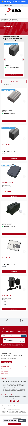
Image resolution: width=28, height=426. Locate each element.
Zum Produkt (14, 74)
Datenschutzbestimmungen (13, 344)
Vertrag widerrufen (6, 362)
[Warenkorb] (5, 16)
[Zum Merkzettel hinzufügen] (21, 55)
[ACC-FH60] (14, 284)
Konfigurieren (22, 420)
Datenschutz (22, 405)
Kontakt (11, 405)
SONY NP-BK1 (6, 257)
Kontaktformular (12, 358)
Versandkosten (23, 411)
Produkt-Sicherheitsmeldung (14, 409)
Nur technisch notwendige (10, 420)
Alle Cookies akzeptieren (14, 423)
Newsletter (16, 405)
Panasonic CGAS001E (8, 182)
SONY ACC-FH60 (6, 295)
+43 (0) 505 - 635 (6, 353)
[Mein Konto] (2, 16)
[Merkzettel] (25, 14)
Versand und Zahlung (9, 406)
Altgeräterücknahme (7, 408)
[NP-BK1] (14, 246)
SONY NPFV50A (6, 107)
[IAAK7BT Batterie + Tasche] (14, 209)
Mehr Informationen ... (17, 418)
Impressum (4, 405)
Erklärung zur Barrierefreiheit (18, 408)
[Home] (7, 19)
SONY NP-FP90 (9, 61)
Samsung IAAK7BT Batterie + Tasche (12, 220)
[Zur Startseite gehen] (14, 10)
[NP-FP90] (14, 50)
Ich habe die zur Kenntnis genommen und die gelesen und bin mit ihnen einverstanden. (13, 345)
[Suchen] (13, 14)
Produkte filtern (15, 81)
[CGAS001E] (14, 171)
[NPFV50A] (14, 96)
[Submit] (24, 335)
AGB (12, 345)
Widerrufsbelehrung (18, 406)
